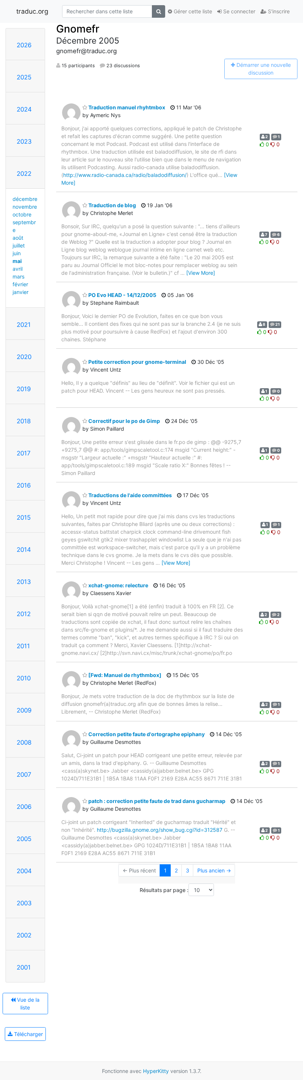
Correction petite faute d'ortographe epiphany (146, 734)
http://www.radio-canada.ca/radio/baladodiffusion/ (125, 175)
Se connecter (238, 11)
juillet (19, 245)
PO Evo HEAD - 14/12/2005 (121, 295)
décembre (25, 199)
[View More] (200, 273)
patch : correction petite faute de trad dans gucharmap (156, 801)
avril (18, 269)
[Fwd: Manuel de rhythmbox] (124, 675)
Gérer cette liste (192, 11)
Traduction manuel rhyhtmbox (126, 107)
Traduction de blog (111, 205)
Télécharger (28, 1034)
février (20, 284)
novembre (25, 207)
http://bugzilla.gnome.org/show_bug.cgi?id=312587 (159, 830)
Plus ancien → (214, 870)
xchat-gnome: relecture (117, 585)
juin (17, 253)
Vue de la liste (28, 1004)
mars (18, 276)
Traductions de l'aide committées (129, 495)
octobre (22, 214)
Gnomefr (77, 29)
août (18, 238)
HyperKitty (156, 1071)
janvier (20, 292)
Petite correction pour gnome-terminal (136, 362)
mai (17, 261)
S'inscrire (278, 11)
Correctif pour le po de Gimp (123, 421)
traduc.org (32, 11)
